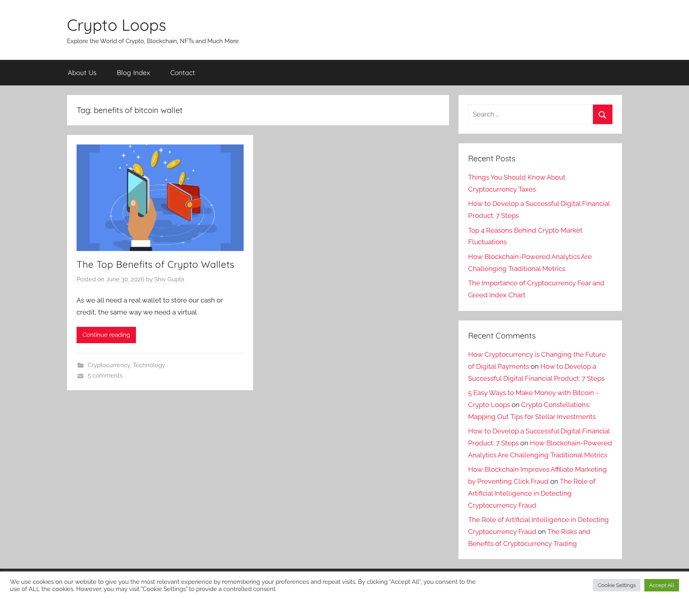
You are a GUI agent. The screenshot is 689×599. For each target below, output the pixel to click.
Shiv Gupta (169, 279)
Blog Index (133, 72)
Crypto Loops (116, 25)
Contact (182, 72)
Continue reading (106, 334)
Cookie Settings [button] (617, 585)
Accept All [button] (661, 585)
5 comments (105, 375)
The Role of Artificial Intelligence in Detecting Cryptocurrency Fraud (532, 493)
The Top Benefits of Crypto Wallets (155, 264)
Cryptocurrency (109, 365)
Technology (149, 365)
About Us (82, 72)
